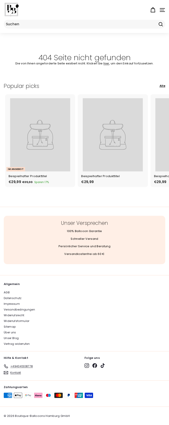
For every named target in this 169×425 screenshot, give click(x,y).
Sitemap (10, 327)
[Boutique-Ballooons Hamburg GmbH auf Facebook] (94, 365)
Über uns (10, 332)
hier (106, 63)
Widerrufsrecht (14, 315)
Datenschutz (13, 298)
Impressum (12, 304)
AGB (7, 292)
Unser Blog (11, 338)
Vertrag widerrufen (17, 344)
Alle (162, 86)
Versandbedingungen (19, 309)
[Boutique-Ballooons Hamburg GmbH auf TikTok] (102, 365)
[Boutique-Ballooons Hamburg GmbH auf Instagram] (86, 365)
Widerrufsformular (16, 321)
